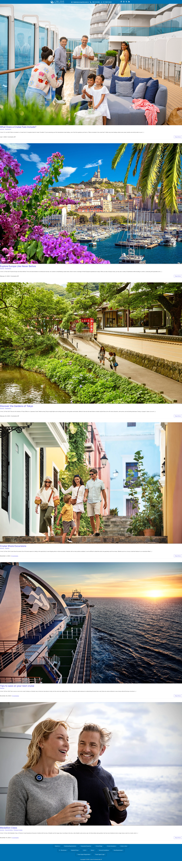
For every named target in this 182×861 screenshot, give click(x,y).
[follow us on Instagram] (123, 1)
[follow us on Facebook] (121, 1)
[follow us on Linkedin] (129, 1)
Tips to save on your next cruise (17, 685)
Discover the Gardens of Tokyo (16, 406)
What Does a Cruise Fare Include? (18, 127)
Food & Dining (9, 830)
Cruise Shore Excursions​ (13, 546)
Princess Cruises (18, 830)
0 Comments (14, 556)
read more (178, 137)
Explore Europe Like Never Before (18, 266)
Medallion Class (8, 827)
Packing (7, 548)
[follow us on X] (126, 1)
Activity (2, 129)
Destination (8, 129)
